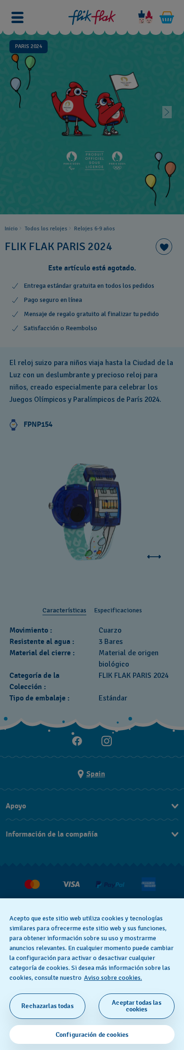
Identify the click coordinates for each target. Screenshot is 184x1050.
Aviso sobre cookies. (113, 978)
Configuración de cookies (92, 1035)
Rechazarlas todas (47, 1006)
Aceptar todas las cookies (136, 1006)
